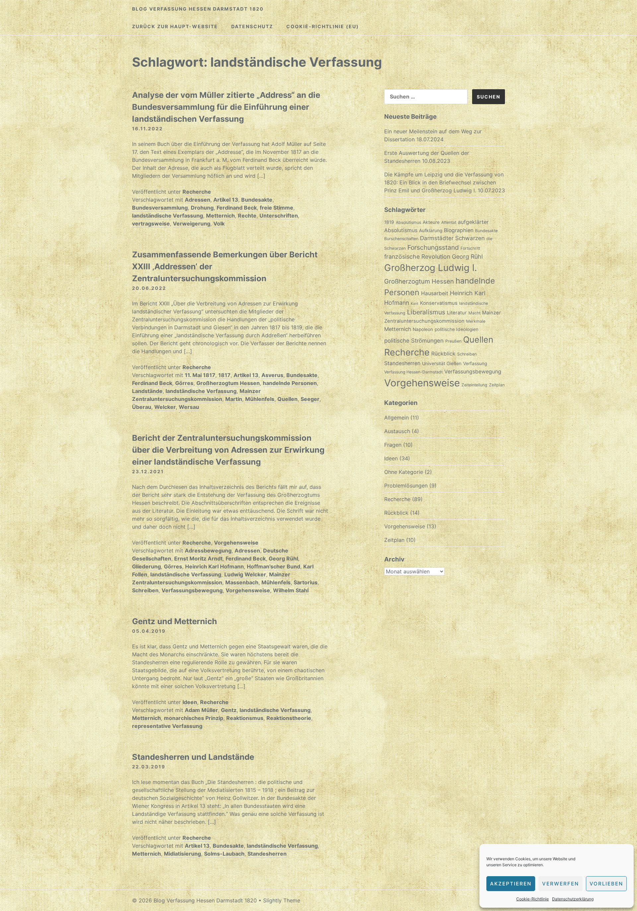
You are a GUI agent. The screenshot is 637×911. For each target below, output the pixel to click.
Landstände (147, 391)
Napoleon (423, 329)
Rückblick (443, 354)
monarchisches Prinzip (193, 718)
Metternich (220, 215)
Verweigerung (191, 223)
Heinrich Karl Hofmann (214, 566)
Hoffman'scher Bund (273, 566)
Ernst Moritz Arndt (198, 558)
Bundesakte (256, 199)
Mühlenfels (259, 399)
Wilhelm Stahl (291, 590)
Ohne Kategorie (403, 472)
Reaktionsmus (244, 718)
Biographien (458, 230)
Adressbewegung (208, 550)
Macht (474, 312)
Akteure (431, 222)
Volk (219, 223)
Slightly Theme (281, 900)
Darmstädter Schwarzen (452, 238)
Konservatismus (439, 303)
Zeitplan (497, 384)
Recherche (196, 191)
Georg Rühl (283, 558)
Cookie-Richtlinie (532, 898)
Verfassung (475, 363)
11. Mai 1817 (200, 375)
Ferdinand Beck (237, 207)
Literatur (457, 313)
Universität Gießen (441, 363)
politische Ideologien (456, 329)
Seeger (310, 399)
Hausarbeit (434, 293)
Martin (233, 399)
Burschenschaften (401, 238)
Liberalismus (426, 312)
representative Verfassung (167, 726)
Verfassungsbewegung (192, 590)
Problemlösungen (406, 485)
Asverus (272, 375)
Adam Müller (201, 710)
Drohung (202, 207)
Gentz (229, 710)
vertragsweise (151, 223)
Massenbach (241, 582)
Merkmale (475, 321)
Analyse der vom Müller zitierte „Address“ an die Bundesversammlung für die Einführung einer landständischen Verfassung (226, 107)
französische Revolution (417, 256)
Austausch (397, 431)
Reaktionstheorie (288, 718)
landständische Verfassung (167, 215)
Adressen (197, 199)
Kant (414, 303)
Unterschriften (278, 215)
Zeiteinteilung (474, 384)
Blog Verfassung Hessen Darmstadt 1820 (198, 9)
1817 (224, 375)
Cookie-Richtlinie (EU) (322, 26)
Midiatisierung (182, 853)
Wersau (189, 407)
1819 (389, 222)
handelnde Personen (290, 383)
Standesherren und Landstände (193, 757)
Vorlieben (606, 883)
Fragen (392, 444)
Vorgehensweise (236, 542)
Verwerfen (560, 883)
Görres (184, 383)
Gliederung (146, 566)
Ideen (189, 702)
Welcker (165, 407)
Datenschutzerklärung (573, 898)
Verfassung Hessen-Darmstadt (413, 371)
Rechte (247, 215)
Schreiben (145, 590)
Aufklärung (430, 230)
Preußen (453, 341)
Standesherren (267, 853)
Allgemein (396, 417)
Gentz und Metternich (174, 621)
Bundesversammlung (160, 207)
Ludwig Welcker (245, 574)
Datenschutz (252, 26)
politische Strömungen (414, 340)
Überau (141, 407)
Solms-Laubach (224, 853)
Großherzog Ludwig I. (430, 267)
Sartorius (306, 582)
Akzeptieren (510, 883)
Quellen (287, 399)
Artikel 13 (225, 199)
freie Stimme (276, 207)
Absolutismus (408, 222)
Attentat (448, 222)
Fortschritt (470, 248)
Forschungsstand (433, 247)
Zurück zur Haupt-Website (175, 26)
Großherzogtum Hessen (228, 383)
